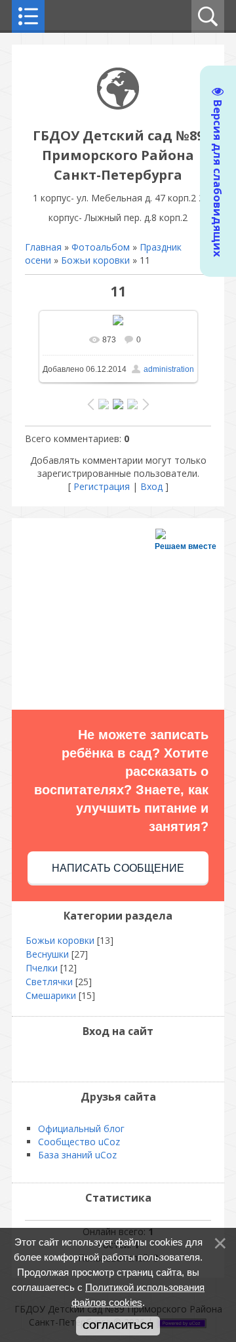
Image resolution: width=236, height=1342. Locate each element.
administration (169, 369)
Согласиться (118, 1325)
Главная (43, 247)
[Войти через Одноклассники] (151, 1058)
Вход (151, 486)
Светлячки (49, 981)
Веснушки (47, 954)
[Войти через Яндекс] (129, 1058)
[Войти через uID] (84, 1058)
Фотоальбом (100, 247)
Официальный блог (81, 1128)
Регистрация (101, 486)
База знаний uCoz (77, 1155)
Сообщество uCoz (79, 1141)
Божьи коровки (95, 260)
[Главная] (118, 106)
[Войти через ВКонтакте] (107, 1058)
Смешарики (51, 995)
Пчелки (42, 968)
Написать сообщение (118, 868)
